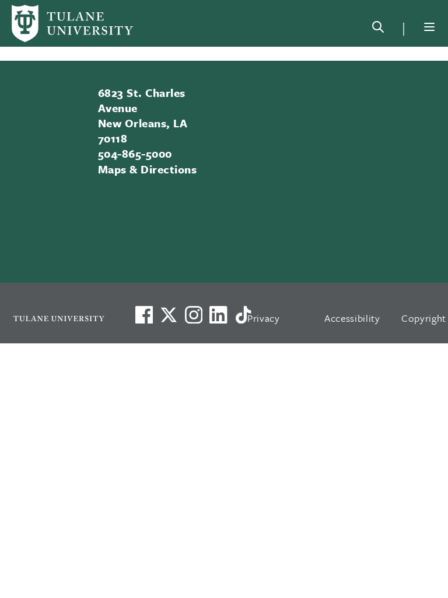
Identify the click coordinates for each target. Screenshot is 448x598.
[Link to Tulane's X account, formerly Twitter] (168, 315)
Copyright (423, 318)
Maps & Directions (147, 169)
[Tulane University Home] (59, 318)
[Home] (72, 23)
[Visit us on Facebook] (144, 315)
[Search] (378, 29)
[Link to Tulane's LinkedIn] (218, 315)
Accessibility (352, 318)
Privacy (263, 318)
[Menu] (429, 27)
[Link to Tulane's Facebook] (193, 315)
